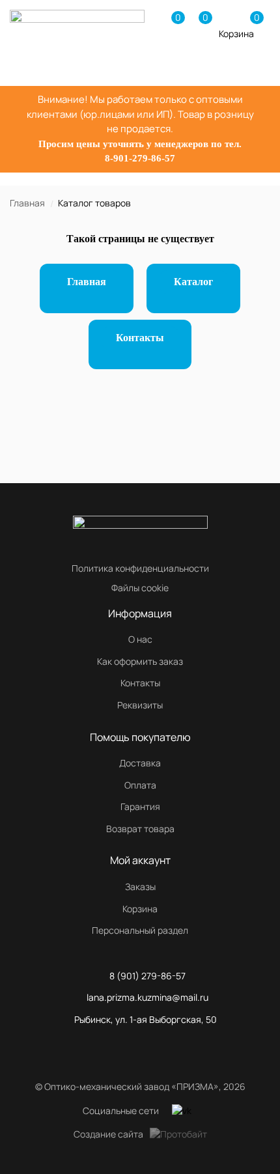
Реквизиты (140, 705)
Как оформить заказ (140, 661)
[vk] (181, 1110)
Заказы (140, 886)
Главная (27, 203)
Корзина (140, 908)
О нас (140, 639)
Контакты (140, 337)
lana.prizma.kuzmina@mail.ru (147, 997)
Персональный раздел (140, 930)
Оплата (140, 785)
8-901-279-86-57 (140, 158)
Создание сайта (108, 1134)
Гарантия (140, 806)
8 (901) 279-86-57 (147, 976)
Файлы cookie (140, 587)
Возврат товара (140, 828)
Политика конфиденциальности (140, 568)
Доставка (140, 763)
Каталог (193, 281)
